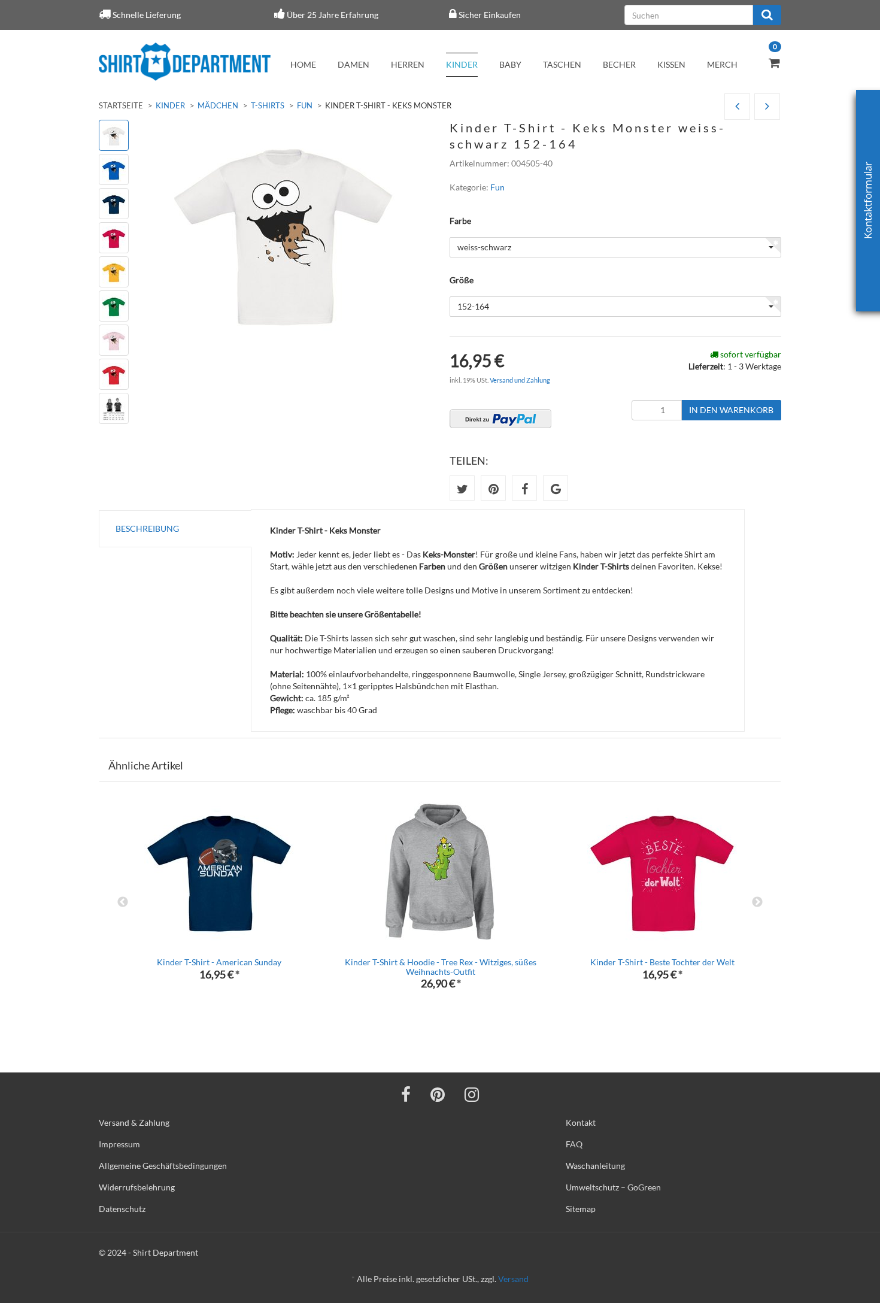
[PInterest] (437, 1094)
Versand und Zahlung (520, 380)
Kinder (462, 64)
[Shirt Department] (185, 62)
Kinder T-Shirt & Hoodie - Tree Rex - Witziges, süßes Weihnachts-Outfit (440, 966)
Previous (122, 902)
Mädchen (218, 105)
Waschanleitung (595, 1165)
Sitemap (581, 1209)
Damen (353, 64)
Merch (722, 64)
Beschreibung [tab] (147, 528)
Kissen (671, 64)
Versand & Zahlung (134, 1122)
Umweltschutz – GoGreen (613, 1187)
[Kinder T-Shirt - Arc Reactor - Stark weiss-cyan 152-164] (737, 107)
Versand (513, 1279)
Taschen (562, 64)
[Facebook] (406, 1094)
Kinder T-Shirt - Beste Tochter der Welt (662, 962)
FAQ (574, 1144)
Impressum (119, 1144)
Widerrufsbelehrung (137, 1187)
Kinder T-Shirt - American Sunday (219, 962)
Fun (304, 105)
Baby (510, 64)
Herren (407, 64)
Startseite (121, 105)
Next (757, 902)
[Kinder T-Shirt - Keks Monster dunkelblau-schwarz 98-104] (767, 107)
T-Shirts (267, 105)
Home (303, 64)
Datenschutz (122, 1209)
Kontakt (581, 1122)
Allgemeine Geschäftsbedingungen (163, 1165)
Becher (619, 64)
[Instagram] (472, 1094)
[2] (500, 418)
